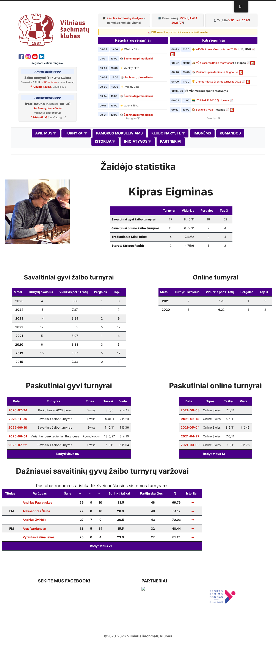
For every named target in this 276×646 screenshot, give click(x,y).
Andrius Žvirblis (34, 519)
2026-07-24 (17, 410)
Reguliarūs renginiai (133, 40)
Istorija (103, 141)
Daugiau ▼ (133, 118)
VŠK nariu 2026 (238, 20)
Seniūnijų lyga (204, 109)
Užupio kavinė (42, 86)
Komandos (230, 133)
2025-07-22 (17, 445)
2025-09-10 (17, 427)
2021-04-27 (190, 436)
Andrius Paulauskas (37, 502)
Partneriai (170, 141)
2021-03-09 (190, 445)
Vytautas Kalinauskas (39, 537)
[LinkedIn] (41, 56)
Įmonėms (202, 133)
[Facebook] (21, 56)
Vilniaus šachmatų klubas (149, 636)
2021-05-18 (190, 419)
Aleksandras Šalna (36, 511)
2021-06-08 (190, 410)
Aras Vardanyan (34, 528)
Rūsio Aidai (40, 117)
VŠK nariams (49, 82)
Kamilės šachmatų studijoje (125, 18)
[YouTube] (35, 56)
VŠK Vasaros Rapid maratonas (214, 62)
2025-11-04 (18, 419)
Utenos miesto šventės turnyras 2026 (218, 81)
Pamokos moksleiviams (119, 133)
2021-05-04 (190, 427)
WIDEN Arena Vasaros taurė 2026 (216, 49)
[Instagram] (28, 56)
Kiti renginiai (213, 40)
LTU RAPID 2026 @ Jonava (212, 100)
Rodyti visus (67, 454)
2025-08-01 (17, 436)
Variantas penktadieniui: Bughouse (217, 72)
